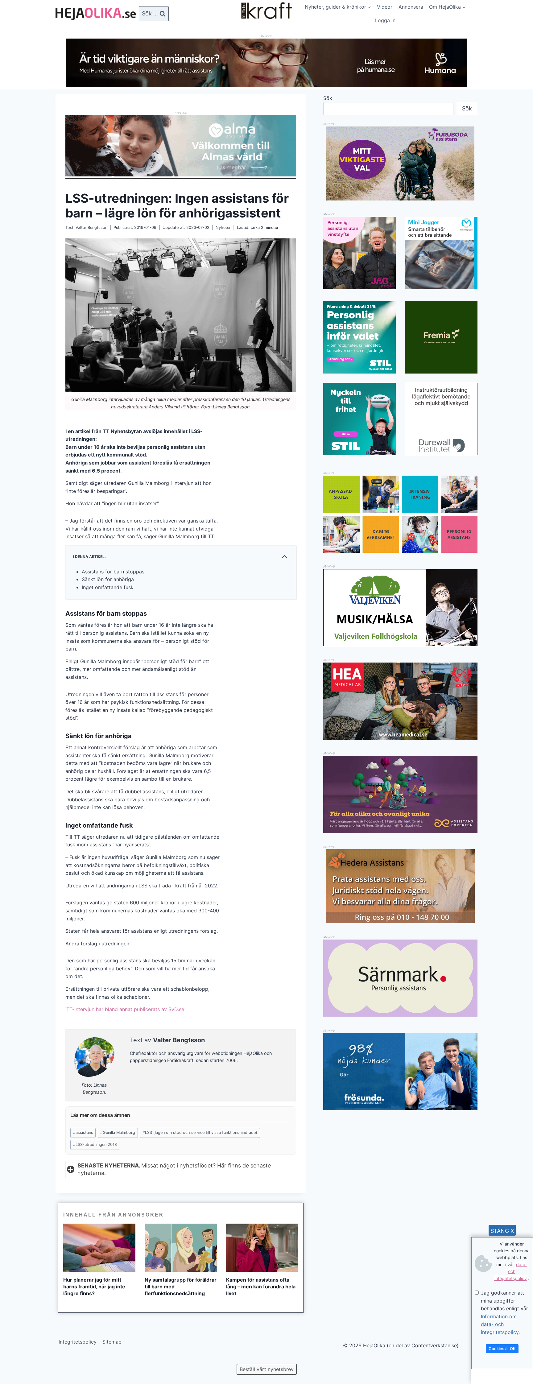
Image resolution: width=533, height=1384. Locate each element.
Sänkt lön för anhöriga (108, 579)
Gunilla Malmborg (117, 1132)
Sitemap (112, 1342)
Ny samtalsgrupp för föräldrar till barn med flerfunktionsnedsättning (181, 1286)
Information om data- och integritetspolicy (500, 1324)
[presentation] (99, 1248)
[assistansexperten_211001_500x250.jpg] (400, 831)
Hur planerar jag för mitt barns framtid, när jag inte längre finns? (94, 1286)
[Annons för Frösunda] (400, 1108)
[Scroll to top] (15, 1359)
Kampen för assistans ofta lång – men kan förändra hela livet (260, 1286)
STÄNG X (502, 1231)
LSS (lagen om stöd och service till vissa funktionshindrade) (200, 1132)
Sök (327, 98)
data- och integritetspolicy (510, 1271)
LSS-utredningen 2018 (95, 1144)
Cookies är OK (502, 1348)
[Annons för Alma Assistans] (180, 145)
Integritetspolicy (78, 1342)
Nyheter (223, 227)
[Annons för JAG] (359, 287)
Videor (384, 7)
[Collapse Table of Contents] (284, 556)
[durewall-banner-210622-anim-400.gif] (441, 419)
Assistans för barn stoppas (113, 571)
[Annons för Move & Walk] (400, 551)
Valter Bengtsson (91, 227)
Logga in (385, 20)
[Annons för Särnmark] (400, 1015)
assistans (83, 1132)
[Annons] (266, 85)
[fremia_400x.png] (441, 337)
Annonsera (411, 7)
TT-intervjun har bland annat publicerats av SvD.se (125, 1009)
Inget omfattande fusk (108, 587)
